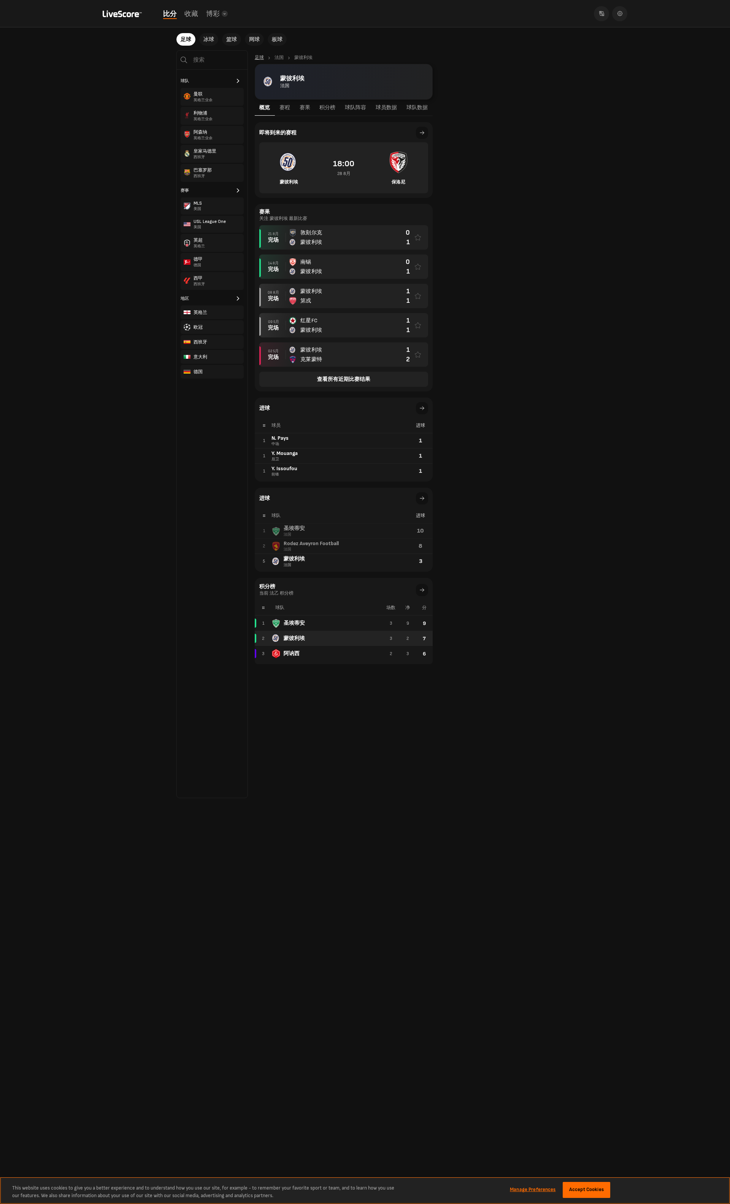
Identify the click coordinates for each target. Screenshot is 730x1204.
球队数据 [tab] (417, 107)
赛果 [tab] (305, 107)
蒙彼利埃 (294, 638)
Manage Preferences (532, 1190)
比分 (170, 14)
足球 (186, 39)
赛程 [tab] (284, 107)
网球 (254, 39)
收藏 (191, 14)
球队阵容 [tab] (355, 107)
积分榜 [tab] (327, 107)
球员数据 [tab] (386, 107)
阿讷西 (292, 653)
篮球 (231, 39)
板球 (277, 39)
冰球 (208, 39)
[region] (365, 1190)
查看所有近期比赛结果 (343, 379)
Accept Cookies (586, 1190)
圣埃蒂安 (294, 623)
